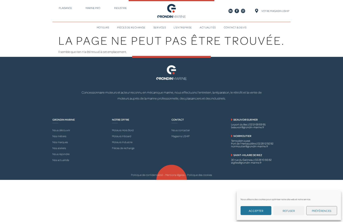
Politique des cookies (199, 174)
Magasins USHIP (181, 136)
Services (159, 27)
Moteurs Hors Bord (123, 130)
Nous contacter (181, 130)
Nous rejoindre (60, 154)
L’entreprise (183, 27)
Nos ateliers (59, 148)
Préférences (321, 210)
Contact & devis (235, 27)
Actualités (208, 27)
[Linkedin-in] (230, 11)
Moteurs (103, 27)
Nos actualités (60, 160)
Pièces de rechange (131, 27)
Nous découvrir (61, 130)
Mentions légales (175, 174)
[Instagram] (243, 11)
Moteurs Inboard (121, 136)
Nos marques (60, 142)
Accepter (256, 210)
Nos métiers (59, 136)
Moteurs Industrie (122, 142)
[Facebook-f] (237, 11)
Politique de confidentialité (147, 174)
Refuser (289, 210)
